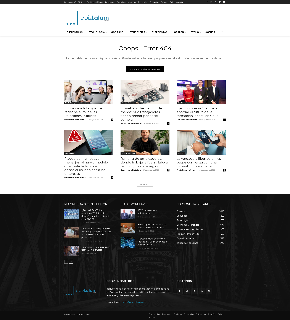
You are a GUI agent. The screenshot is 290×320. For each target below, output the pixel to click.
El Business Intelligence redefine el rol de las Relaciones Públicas (83, 112)
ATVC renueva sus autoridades (147, 212)
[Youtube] (224, 2)
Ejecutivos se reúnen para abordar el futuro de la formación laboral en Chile (197, 112)
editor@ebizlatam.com (134, 302)
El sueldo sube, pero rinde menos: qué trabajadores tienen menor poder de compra (141, 113)
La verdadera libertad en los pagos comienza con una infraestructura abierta (199, 162)
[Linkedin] (194, 291)
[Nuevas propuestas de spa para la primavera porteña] (128, 228)
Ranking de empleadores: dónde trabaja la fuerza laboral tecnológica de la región (145, 162)
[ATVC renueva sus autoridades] (128, 214)
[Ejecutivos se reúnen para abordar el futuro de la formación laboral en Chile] (201, 92)
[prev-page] (66, 262)
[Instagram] (211, 2)
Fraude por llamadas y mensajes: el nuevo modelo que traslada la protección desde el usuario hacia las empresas (86, 166)
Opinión (181, 153)
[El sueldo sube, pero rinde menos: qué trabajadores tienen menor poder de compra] (145, 92)
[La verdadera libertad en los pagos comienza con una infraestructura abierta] (201, 142)
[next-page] (71, 262)
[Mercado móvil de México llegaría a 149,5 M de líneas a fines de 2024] (128, 242)
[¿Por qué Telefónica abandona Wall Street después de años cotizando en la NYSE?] (71, 214)
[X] (215, 2)
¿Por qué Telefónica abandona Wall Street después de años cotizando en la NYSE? (95, 215)
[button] (222, 32)
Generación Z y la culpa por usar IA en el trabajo (95, 248)
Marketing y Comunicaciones (77, 103)
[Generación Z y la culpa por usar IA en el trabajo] (71, 251)
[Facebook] (207, 2)
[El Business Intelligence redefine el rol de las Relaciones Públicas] (88, 92)
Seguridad (69, 153)
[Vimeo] (219, 2)
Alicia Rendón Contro (187, 170)
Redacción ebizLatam (74, 120)
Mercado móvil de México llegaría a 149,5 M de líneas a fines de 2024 (152, 241)
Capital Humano (128, 103)
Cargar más (144, 184)
